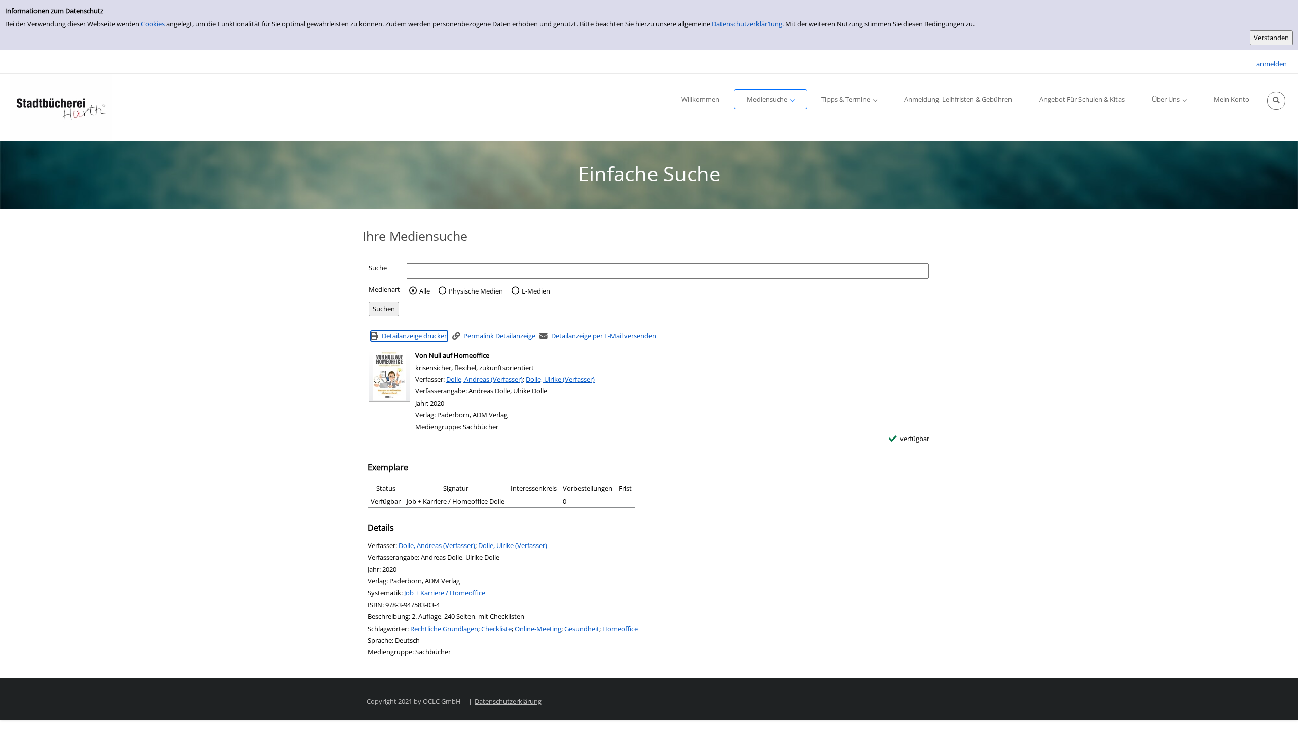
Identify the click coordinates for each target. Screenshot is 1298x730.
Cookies (153, 23)
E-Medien (536, 291)
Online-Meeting (538, 628)
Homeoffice (620, 628)
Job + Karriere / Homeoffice (444, 592)
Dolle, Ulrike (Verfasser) (560, 379)
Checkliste (496, 628)
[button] (1276, 101)
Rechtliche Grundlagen (444, 628)
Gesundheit (581, 628)
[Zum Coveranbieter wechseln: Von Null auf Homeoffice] (389, 376)
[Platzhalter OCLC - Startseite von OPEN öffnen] (61, 107)
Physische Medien (476, 291)
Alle (424, 291)
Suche (378, 267)
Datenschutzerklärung (508, 701)
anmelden (1271, 63)
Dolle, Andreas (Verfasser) (484, 379)
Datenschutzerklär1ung (747, 23)
